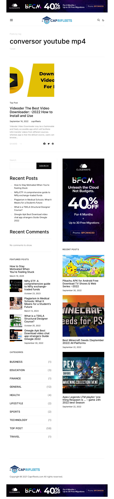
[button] (103, 20)
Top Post (14, 103)
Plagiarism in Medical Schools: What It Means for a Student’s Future (32, 201)
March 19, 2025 (17, 276)
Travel (15, 436)
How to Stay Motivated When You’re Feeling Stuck (31, 186)
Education (17, 370)
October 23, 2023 (32, 293)
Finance (15, 378)
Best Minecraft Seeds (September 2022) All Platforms (83, 341)
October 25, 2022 (32, 325)
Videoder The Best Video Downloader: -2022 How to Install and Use (31, 112)
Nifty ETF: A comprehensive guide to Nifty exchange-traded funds (32, 194)
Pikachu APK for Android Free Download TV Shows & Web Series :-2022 (80, 283)
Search (13, 160)
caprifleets (36, 121)
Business (16, 361)
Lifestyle (16, 403)
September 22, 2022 (72, 347)
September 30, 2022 (33, 343)
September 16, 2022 (19, 121)
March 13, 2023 (31, 311)
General (16, 386)
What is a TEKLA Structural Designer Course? (32, 208)
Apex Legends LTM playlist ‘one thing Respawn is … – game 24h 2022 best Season (82, 400)
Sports (15, 411)
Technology (18, 420)
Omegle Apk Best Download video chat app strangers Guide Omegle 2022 (31, 217)
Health (15, 395)
